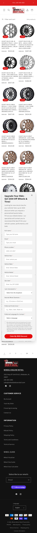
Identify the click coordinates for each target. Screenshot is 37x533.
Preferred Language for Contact (15, 314)
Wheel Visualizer (9, 457)
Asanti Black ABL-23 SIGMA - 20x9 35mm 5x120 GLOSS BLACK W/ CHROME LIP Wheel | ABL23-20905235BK (10, 76)
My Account (7, 399)
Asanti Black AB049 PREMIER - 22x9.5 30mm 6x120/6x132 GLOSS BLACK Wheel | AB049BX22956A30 (26, 108)
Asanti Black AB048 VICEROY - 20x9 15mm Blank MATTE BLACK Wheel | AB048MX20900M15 (8, 139)
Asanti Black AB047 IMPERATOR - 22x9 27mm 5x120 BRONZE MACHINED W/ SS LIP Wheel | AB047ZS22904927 (27, 139)
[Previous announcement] (4, 3)
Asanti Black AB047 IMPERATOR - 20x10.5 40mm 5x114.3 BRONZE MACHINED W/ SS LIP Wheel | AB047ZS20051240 (26, 172)
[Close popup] (32, 195)
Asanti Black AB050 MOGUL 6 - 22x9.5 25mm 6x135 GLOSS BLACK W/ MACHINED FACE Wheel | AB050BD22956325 (9, 108)
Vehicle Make (9, 264)
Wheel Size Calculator (11, 467)
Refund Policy (8, 430)
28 (27, 353)
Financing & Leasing (10, 408)
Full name (8, 230)
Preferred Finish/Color (12, 306)
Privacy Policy (8, 426)
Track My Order (9, 403)
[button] (4, 10)
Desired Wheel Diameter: (13, 297)
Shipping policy (25, 527)
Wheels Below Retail (17, 522)
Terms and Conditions (11, 440)
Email (7, 239)
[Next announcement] (33, 3)
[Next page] (32, 353)
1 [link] (4, 353)
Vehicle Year (9, 256)
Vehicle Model (9, 272)
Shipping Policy (9, 435)
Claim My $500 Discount (18, 336)
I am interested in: (11, 289)
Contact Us (7, 413)
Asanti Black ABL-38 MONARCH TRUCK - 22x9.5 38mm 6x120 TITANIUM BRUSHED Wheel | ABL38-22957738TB (10, 44)
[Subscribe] (28, 479)
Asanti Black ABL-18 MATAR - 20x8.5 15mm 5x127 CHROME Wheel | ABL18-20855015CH (26, 75)
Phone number (10, 247)
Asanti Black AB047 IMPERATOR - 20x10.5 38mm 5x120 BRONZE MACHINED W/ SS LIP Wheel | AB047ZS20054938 (8, 172)
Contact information (19, 531)
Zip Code (8, 281)
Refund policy (17, 524)
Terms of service (9, 444)
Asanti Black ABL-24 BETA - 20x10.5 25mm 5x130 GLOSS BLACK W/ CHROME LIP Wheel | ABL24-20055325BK (26, 44)
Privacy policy (26, 524)
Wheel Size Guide (9, 462)
